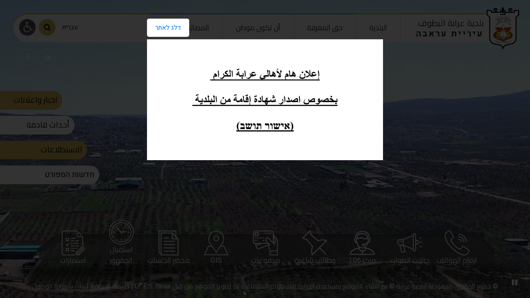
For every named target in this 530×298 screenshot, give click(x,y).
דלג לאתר (168, 28)
